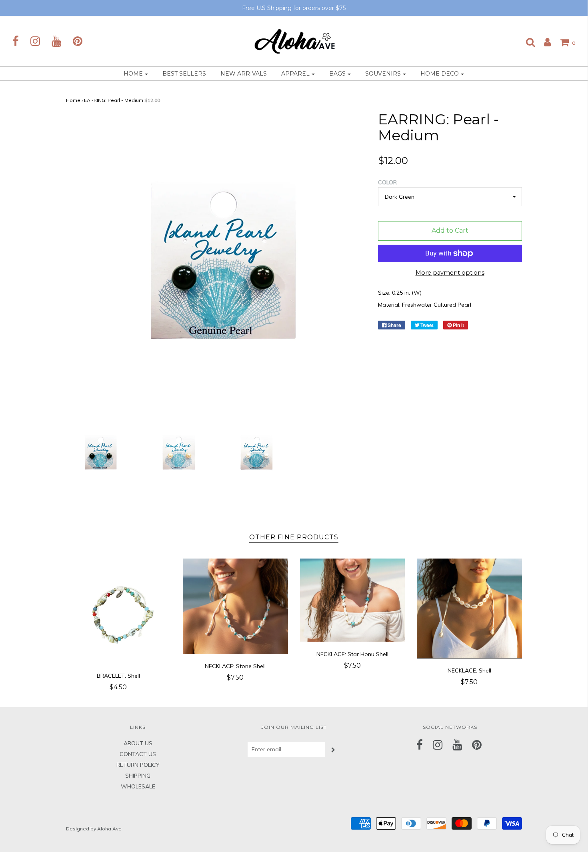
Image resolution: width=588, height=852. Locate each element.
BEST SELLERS (184, 73)
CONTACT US (138, 754)
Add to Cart (450, 230)
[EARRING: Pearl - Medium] (99, 452)
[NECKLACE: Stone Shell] (235, 606)
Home (73, 100)
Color (387, 182)
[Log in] (543, 42)
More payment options (450, 272)
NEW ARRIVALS (243, 73)
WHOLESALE (138, 786)
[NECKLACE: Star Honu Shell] (352, 600)
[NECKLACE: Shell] (469, 608)
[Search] (526, 42)
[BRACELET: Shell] (118, 611)
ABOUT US (138, 743)
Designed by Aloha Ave (94, 829)
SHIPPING (137, 775)
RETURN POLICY (138, 764)
